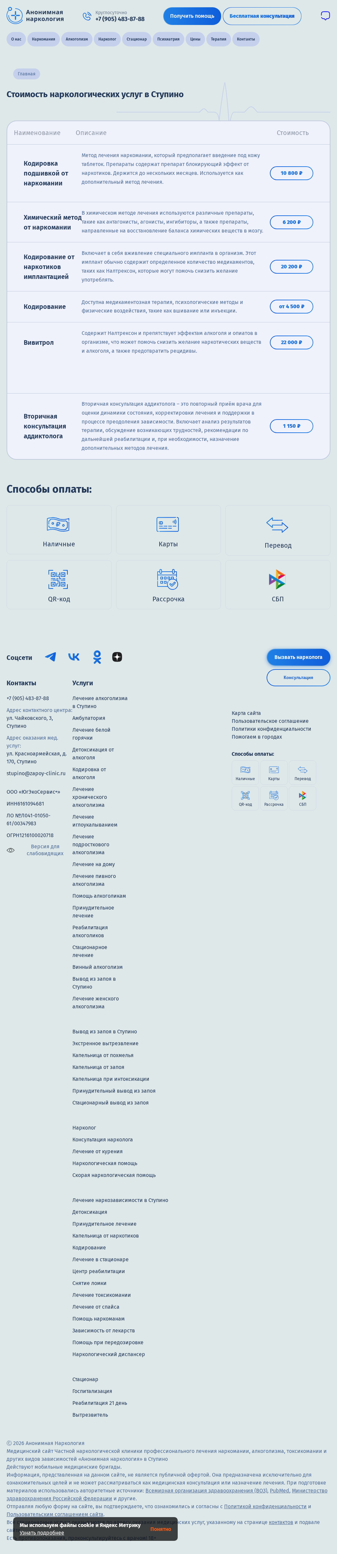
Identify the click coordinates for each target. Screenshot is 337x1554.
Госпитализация (92, 1391)
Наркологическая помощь (104, 1163)
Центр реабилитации (98, 1271)
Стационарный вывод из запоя (110, 1103)
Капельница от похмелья (103, 1055)
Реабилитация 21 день (99, 1403)
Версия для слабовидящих (45, 850)
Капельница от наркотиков (105, 1236)
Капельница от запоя (98, 1067)
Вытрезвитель (90, 1415)
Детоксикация (89, 1212)
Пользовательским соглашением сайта (55, 1514)
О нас (16, 39)
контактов (281, 1522)
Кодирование (89, 1247)
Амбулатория (88, 718)
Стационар (137, 39)
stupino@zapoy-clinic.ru (36, 773)
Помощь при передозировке (107, 1342)
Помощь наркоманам (98, 1319)
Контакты (246, 39)
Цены (195, 39)
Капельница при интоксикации (110, 1079)
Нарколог (107, 39)
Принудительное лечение (104, 1224)
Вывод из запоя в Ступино (104, 1031)
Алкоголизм (77, 39)
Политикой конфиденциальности (265, 1506)
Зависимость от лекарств (103, 1330)
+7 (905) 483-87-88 (28, 698)
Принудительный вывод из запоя (114, 1091)
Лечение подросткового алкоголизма (90, 844)
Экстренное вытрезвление (105, 1043)
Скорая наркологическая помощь (114, 1175)
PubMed (279, 1490)
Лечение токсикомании (101, 1295)
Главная (27, 74)
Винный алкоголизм (97, 967)
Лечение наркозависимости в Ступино (120, 1200)
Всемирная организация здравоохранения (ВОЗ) (206, 1490)
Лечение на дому (93, 864)
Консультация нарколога (102, 1139)
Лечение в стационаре (100, 1259)
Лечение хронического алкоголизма (89, 797)
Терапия (218, 39)
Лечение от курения (97, 1151)
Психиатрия (168, 39)
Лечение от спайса (95, 1307)
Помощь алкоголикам (99, 896)
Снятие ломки (89, 1283)
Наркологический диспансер (108, 1354)
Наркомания (43, 39)
